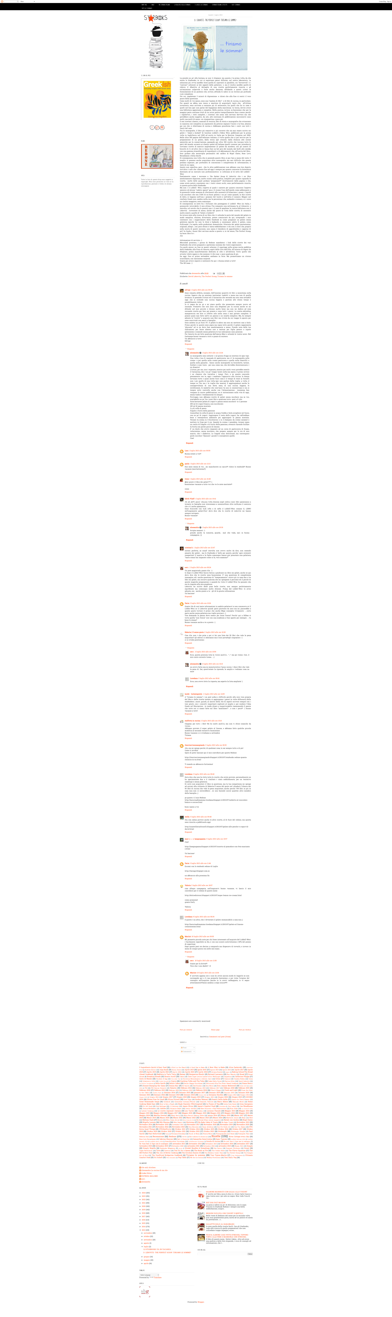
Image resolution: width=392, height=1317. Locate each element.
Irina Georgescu (246, 1104)
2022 (144, 1199)
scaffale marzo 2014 (156, 1142)
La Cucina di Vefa (247, 1109)
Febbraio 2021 (159, 1090)
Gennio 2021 (203, 1095)
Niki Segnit (178, 1122)
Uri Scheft (158, 1157)
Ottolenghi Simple (238, 1132)
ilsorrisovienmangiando (195, 745)
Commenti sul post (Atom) (220, 1037)
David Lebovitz (194, 276)
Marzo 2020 (164, 1118)
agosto (147, 1243)
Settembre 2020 (177, 1146)
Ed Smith (185, 1086)
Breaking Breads (154, 1077)
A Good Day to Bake (197, 1068)
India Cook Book (230, 1104)
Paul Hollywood (155, 1134)
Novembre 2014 (145, 1124)
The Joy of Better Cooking (167, 1153)
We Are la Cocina (196, 1158)
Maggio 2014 (244, 1111)
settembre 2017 (243, 1144)
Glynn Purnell (174, 1099)
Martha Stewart (160, 1115)
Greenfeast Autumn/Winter (184, 1102)
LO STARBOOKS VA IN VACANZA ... (158, 1249)
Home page (215, 1030)
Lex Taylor (189, 1111)
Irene (187, 479)
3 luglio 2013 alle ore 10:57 (216, 839)
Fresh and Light (231, 1090)
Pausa (167, 1134)
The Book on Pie (201, 1151)
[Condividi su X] (222, 273)
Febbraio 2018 (228, 1088)
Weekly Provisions (213, 1158)
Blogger (201, 1302)
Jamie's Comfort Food (206, 1106)
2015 (144, 1223)
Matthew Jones (232, 1118)
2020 (144, 1206)
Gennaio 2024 (189, 1095)
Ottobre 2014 (194, 1129)
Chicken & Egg (161, 1079)
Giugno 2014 (244, 1095)
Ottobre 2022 (194, 1131)
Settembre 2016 (226, 1144)
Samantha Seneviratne (202, 1139)
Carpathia (227, 1077)
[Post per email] (213, 273)
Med (251, 1118)
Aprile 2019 (151, 1072)
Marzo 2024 (217, 1118)
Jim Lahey (232, 1106)
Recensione (158, 1136)
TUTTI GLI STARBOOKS (147, 8)
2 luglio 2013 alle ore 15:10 (211, 721)
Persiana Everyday (178, 1134)
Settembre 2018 (145, 1146)
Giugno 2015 (143, 1097)
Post (184, 1048)
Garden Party (157, 1093)
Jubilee (163, 1108)
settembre (148, 1240)
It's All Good (147, 1106)
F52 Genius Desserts (158, 1088)
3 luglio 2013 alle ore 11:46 (200, 863)
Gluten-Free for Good (155, 1099)
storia (180, 1148)
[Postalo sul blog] (220, 273)
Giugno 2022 (223, 1097)
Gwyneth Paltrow (206, 1102)
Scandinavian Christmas (196, 1142)
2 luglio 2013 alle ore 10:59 (205, 652)
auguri (228, 1072)
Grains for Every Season (240, 1100)
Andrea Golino (150, 1070)
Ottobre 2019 (152, 1131)
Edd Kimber (197, 1086)
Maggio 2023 (244, 1113)
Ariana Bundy (217, 1072)
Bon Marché (231, 1074)
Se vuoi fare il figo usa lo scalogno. (154, 1144)
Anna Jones (176, 1070)
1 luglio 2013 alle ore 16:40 (200, 479)
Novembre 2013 (243, 1122)
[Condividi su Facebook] (224, 273)
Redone (172, 1136)
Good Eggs (187, 1100)
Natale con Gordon (231, 1120)
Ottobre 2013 (180, 1129)
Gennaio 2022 (159, 1095)
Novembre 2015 (162, 1124)
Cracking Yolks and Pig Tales (192, 1081)
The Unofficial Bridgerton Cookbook (167, 1155)
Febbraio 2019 (243, 1088)
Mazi (244, 1118)
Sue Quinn (218, 1148)
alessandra (194, 353)
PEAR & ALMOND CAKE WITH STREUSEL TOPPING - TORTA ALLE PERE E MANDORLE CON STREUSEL (227, 1236)
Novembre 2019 (226, 1124)
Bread (242, 1074)
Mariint (188, 936)
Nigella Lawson (149, 1122)
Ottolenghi (222, 1131)
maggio (147, 1260)
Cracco (173, 1081)
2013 (144, 1230)
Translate (157, 1277)
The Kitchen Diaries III (191, 1153)
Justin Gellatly (191, 1109)
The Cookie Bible (218, 1151)
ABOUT (152, 4)
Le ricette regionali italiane (169, 1111)
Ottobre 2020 (166, 1131)
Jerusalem (222, 1106)
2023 (144, 1196)
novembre (148, 1233)
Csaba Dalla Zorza (214, 1081)
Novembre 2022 (162, 1127)
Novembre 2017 (193, 1124)
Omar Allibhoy (207, 1127)
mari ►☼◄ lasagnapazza (195, 839)
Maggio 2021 (215, 1113)
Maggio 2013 (230, 1111)
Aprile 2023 (189, 1072)
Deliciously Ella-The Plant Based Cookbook (222, 1084)
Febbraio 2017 (214, 1088)
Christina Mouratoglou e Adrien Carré (197, 1079)
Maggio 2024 (144, 1115)
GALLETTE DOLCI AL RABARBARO (220, 1224)
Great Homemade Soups (149, 1102)
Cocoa (251, 1079)
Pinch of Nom (194, 1134)
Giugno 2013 (231, 1095)
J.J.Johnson (174, 1106)
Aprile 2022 (177, 1072)
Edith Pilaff (189, 499)
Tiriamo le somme (224, 276)
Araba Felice (146, 1173)
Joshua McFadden (149, 1109)
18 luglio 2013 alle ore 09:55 (203, 936)
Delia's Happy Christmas (193, 1084)
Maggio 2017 (173, 1113)
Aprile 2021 (164, 1072)
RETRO (184, 1137)
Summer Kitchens (233, 1148)
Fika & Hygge (216, 1090)
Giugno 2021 (209, 1097)
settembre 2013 (179, 1144)
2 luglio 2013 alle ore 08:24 (200, 567)
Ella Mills (209, 1086)
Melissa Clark (148, 1120)
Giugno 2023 (237, 1097)
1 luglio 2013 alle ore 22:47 (204, 548)
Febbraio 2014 (186, 1088)
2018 (144, 1213)
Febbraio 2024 (201, 1090)
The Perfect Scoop (209, 276)
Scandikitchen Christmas (175, 1142)
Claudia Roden (239, 1079)
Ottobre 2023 (209, 1131)
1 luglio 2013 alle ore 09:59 (199, 451)
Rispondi (188, 344)
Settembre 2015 (211, 1144)
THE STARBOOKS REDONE (164, 4)
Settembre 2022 (209, 1146)
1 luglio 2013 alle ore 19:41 (205, 499)
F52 (146, 1088)
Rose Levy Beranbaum (147, 1139)
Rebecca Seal (144, 1137)
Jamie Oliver (187, 1106)
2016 (144, 1220)
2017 (144, 1216)
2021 (144, 1203)
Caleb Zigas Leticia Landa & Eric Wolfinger (204, 1077)
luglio (146, 1247)
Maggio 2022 (229, 1113)
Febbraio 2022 (174, 1090)
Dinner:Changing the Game (154, 1086)
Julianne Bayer (176, 1109)
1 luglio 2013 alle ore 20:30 (212, 527)
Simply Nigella (149, 1148)
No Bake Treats (227, 1122)
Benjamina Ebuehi (196, 1074)
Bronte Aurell (170, 1077)
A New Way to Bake (216, 1067)
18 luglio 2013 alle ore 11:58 (206, 961)
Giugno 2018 (182, 1097)
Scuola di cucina (213, 1141)
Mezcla (160, 1120)
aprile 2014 (201, 1070)
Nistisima (190, 1122)
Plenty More (207, 1134)
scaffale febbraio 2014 (238, 1139)
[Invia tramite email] (218, 273)
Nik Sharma (164, 1122)
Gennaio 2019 (229, 1093)
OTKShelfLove (165, 1129)
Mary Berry (175, 1116)
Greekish (167, 1102)
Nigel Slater (248, 1120)
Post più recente (186, 1030)
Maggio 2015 (144, 1113)
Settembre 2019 (162, 1146)
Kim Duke (234, 1109)
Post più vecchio (245, 1030)
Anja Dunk (163, 1070)
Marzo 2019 (151, 1118)
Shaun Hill (239, 1146)
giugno (147, 1257)
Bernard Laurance (215, 1074)
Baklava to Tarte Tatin (166, 1074)
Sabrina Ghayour (166, 1139)
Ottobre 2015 (209, 1129)
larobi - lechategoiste (194, 694)
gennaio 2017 (199, 1093)
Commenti (187, 1051)
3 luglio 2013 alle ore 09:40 (201, 817)
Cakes (182, 1077)
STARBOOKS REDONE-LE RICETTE (219, 4)
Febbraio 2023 (187, 1090)
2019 (144, 1210)
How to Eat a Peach (167, 1104)
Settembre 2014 (195, 1144)
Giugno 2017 (168, 1097)
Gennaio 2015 (184, 1093)
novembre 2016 (177, 1125)
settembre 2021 (193, 1146)
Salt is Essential (183, 1139)
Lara (186, 451)
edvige (187, 290)
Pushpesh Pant (244, 1134)
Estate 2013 (243, 1086)
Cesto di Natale (145, 1079)
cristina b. (189, 548)
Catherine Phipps (242, 1077)
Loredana (194, 678)
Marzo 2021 (177, 1118)
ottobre (147, 1236)
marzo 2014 (212, 1115)
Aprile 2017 (239, 1070)
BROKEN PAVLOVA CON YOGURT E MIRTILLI (224, 1213)
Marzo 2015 (225, 1115)
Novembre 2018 (210, 1124)
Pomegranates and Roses (225, 1134)
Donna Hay (173, 1086)
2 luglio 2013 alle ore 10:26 (200, 603)
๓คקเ (187, 567)
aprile (146, 1263)
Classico (227, 1079)
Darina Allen (230, 1081)
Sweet (246, 1148)
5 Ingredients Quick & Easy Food (153, 1067)
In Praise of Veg (213, 1104)
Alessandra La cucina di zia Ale (154, 1171)
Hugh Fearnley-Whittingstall (190, 1104)
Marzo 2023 (204, 1118)
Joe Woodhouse (246, 1106)
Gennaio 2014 (169, 1093)
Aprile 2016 (226, 1070)
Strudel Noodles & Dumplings (197, 1148)
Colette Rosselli (164, 1081)
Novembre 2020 (243, 1124)
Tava (158, 1151)
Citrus (217, 1079)
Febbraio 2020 (144, 1090)
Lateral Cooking (147, 1111)
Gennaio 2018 (214, 1093)
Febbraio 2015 (201, 1088)
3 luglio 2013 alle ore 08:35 (216, 745)
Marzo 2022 (191, 1118)
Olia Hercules (193, 1127)
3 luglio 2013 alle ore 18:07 (202, 885)
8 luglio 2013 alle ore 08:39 (203, 917)
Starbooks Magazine (167, 1148)
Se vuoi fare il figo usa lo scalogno (237, 1142)
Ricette (216, 1136)
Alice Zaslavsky (235, 1067)
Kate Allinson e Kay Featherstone (213, 1109)
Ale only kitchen (148, 1168)
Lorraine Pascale (214, 1111)
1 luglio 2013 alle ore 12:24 (212, 353)
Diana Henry (247, 1083)
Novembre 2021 (145, 1127)
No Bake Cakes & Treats (208, 1122)
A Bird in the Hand (178, 1068)
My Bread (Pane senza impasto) (208, 1120)
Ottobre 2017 (237, 1129)
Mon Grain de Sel (188, 1120)
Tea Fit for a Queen (182, 1151)
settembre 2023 (224, 1146)
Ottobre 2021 (180, 1131)
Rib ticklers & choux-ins (198, 1137)
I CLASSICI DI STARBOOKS (201, 4)
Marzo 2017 (238, 1115)
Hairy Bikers (222, 1102)
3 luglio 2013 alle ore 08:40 (203, 774)
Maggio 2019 (201, 1113)
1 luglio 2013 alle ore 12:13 (200, 464)
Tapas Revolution (145, 1151)
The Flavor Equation (237, 1151)
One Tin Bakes (239, 1127)
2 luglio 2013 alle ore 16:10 (212, 664)
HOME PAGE (144, 4)
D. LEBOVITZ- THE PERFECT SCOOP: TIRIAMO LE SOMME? (167, 1252)
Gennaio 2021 (144, 1095)
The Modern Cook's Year (214, 1153)
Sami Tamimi (221, 1139)
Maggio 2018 (187, 1113)
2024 (144, 1193)
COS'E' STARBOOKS (236, 4)
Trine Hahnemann (237, 1155)
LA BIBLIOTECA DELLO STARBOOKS (182, 4)
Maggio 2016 (158, 1113)
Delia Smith (160, 1083)
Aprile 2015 (214, 1070)
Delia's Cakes (174, 1083)
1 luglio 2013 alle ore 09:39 (201, 290)
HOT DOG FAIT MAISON (216, 1203)
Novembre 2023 (178, 1127)
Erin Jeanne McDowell (226, 1086)
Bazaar (182, 1074)
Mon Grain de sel (172, 1120)
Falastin (173, 1088)
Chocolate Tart (175, 1079)
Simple (250, 1146)
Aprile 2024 (203, 1072)
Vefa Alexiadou (171, 1158)
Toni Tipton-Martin (218, 1155)
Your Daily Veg (230, 1157)
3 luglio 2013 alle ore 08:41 (208, 678)
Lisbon (200, 1111)
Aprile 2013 (189, 1070)
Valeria (188, 885)
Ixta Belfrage (161, 1106)
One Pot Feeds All (224, 1127)
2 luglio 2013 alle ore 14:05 (214, 694)
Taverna (167, 1151)
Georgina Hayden (216, 1095)
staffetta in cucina (192, 721)
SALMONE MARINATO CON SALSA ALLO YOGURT (226, 1192)
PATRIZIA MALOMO (149, 1176)
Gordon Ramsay (201, 1099)
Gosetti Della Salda (219, 1099)
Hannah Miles (238, 1102)
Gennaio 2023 (174, 1095)
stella (187, 817)
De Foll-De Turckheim (146, 1084)
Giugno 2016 (154, 1097)
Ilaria (187, 603)
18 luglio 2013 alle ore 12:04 (208, 973)
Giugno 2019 (196, 1097)
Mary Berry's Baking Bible (194, 1116)
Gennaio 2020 (243, 1093)
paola (187, 464)
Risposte (190, 349)
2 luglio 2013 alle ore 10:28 (215, 632)
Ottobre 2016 (223, 1129)
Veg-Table (182, 1157)
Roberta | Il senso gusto (194, 632)
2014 (144, 1227)
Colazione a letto (149, 1081)
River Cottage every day (239, 1137)
